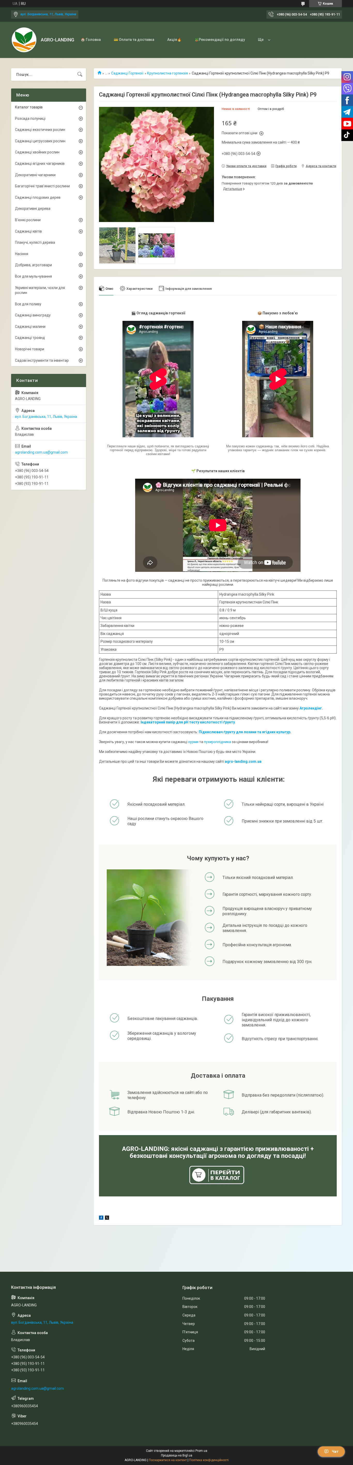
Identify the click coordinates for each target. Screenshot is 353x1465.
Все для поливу (28, 304)
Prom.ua (201, 1451)
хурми (193, 742)
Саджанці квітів (28, 231)
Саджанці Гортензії (127, 73)
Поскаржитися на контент (168, 1460)
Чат (335, 1451)
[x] (107, 1218)
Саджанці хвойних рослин (37, 152)
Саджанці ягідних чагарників (40, 163)
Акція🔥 (174, 40)
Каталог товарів (29, 107)
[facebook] (101, 1218)
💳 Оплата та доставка (134, 40)
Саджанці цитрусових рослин (40, 141)
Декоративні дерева (32, 208)
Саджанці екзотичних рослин (40, 130)
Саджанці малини (30, 326)
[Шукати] (80, 74)
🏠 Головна (91, 40)
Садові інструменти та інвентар (42, 360)
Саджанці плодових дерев (37, 197)
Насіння (21, 254)
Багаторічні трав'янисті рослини (42, 186)
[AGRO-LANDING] (24, 40)
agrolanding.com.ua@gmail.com (41, 452)
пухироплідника (217, 742)
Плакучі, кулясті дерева (35, 242)
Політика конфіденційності (209, 1460)
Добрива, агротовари (33, 265)
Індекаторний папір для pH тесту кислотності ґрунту (188, 722)
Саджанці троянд (30, 338)
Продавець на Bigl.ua (176, 1455)
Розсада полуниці (30, 118)
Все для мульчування (33, 276)
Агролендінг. (311, 708)
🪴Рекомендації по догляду (219, 40)
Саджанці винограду (33, 315)
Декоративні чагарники (35, 175)
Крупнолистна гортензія (167, 73)
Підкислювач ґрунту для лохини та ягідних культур (244, 732)
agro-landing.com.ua (243, 761)
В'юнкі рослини (28, 220)
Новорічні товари (29, 349)
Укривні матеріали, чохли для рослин (40, 290)
